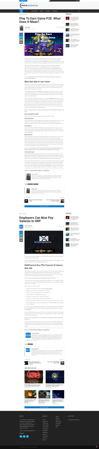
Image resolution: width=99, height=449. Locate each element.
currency (31, 132)
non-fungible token (50, 98)
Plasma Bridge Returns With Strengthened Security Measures (30, 401)
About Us (57, 416)
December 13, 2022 (28, 28)
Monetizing (40, 91)
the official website (48, 288)
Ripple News (24, 213)
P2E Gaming (30, 184)
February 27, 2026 (27, 387)
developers (49, 165)
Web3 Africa (45, 438)
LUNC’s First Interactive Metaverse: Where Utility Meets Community (74, 45)
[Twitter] (77, 0)
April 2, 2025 (72, 31)
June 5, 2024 (72, 21)
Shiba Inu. (29, 309)
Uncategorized (45, 436)
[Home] (21, 11)
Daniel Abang (27, 27)
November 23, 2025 (73, 26)
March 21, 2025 (72, 42)
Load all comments (45, 206)
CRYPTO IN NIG (45, 426)
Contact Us (58, 418)
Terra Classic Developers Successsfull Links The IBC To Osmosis (42, 278)
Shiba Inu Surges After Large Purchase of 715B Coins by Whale (75, 35)
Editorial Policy (58, 421)
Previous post (28, 197)
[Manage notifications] (96, 447)
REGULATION (45, 432)
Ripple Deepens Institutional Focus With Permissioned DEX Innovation (44, 401)
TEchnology (36, 184)
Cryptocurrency (45, 428)
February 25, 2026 (27, 403)
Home (20, 14)
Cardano (44, 419)
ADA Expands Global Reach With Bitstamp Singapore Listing (57, 401)
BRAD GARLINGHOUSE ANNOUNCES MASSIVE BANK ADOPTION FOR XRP (74, 24)
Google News (46, 170)
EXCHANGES (45, 430)
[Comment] (61, 27)
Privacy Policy (58, 423)
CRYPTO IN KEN (46, 425)
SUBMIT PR (58, 425)
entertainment (57, 68)
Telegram (40, 170)
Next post (61, 197)
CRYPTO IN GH (45, 423)
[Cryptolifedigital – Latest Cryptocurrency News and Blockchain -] (28, 5)
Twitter (31, 170)
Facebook (35, 170)
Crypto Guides (24, 14)
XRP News (44, 439)
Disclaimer (58, 419)
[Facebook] (76, 0)
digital (45, 61)
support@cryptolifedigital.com (29, 430)
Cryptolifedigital (28, 225)
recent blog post (31, 260)
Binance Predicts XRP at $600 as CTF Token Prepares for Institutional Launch (75, 29)
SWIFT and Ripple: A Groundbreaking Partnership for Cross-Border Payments (75, 40)
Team (57, 426)
